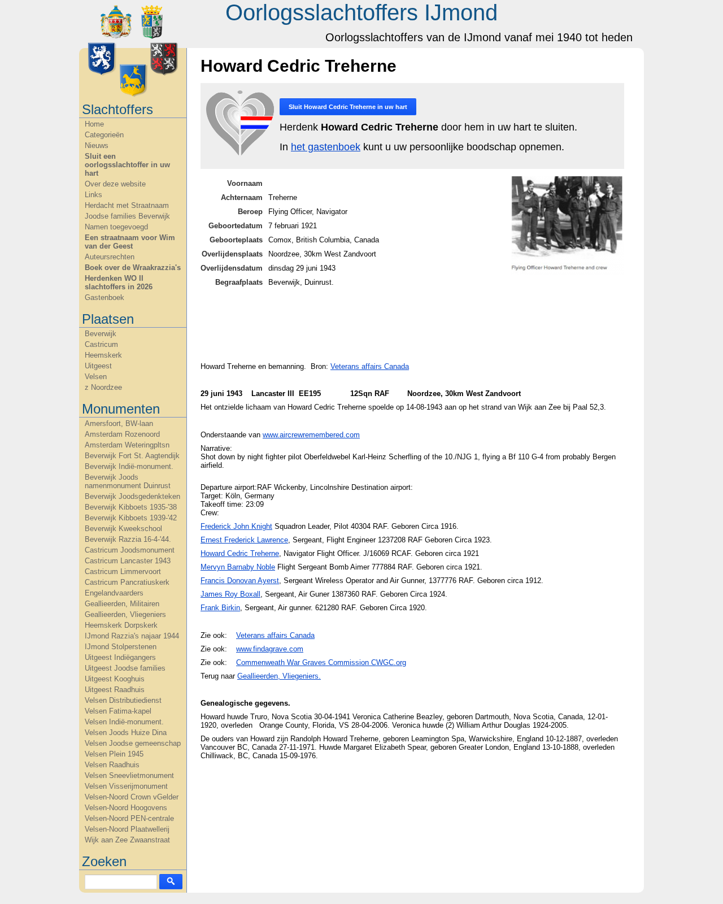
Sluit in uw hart (348, 106)
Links (93, 194)
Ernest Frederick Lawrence (244, 540)
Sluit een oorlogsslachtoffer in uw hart (127, 164)
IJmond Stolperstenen (120, 646)
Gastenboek (104, 297)
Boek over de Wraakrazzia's (133, 267)
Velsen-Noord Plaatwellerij (127, 829)
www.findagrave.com (269, 649)
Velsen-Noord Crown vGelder (131, 797)
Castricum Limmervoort (123, 571)
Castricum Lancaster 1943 (128, 561)
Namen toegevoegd (116, 227)
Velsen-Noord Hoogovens (126, 807)
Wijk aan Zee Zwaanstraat (127, 840)
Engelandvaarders (114, 593)
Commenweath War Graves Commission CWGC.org (321, 662)
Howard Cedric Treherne (240, 553)
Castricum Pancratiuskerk (127, 582)
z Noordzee (103, 387)
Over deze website (115, 184)
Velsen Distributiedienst (123, 700)
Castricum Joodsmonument (130, 550)
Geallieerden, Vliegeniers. (279, 676)
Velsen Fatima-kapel (118, 711)
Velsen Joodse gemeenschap (133, 743)
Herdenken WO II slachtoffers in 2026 (119, 282)
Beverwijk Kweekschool (123, 528)
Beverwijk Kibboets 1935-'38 (131, 507)
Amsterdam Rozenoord (122, 434)
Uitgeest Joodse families (125, 668)
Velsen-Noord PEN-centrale (129, 818)
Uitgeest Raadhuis (115, 689)
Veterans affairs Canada (369, 366)
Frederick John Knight (236, 526)
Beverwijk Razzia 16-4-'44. (128, 539)
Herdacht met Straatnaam (127, 205)
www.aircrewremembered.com (311, 435)
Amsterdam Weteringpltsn (127, 445)
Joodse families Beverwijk (127, 216)
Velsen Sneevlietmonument (129, 775)
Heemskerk (103, 355)
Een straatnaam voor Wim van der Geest (130, 241)
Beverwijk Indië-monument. (129, 466)
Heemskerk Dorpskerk (121, 625)
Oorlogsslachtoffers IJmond (361, 12)
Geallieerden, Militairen (122, 603)
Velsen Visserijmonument (126, 786)
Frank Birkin (220, 607)
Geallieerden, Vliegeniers (125, 614)
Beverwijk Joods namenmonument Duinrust (128, 481)
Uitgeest (98, 366)
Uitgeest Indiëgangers (120, 657)
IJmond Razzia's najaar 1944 (132, 636)
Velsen (96, 376)
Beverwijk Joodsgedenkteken (132, 496)
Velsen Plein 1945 (114, 754)
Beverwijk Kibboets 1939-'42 (131, 518)
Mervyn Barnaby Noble (238, 567)
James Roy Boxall (230, 594)
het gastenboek (325, 147)
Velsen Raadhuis (112, 764)
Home (94, 124)
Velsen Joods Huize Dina (126, 732)
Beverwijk (100, 333)
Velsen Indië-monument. (124, 722)
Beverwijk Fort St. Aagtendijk (132, 455)
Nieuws (96, 145)
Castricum (101, 344)
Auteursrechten (109, 257)
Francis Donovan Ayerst (240, 580)
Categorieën (104, 135)
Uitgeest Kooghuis (115, 679)
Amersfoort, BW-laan (119, 423)
